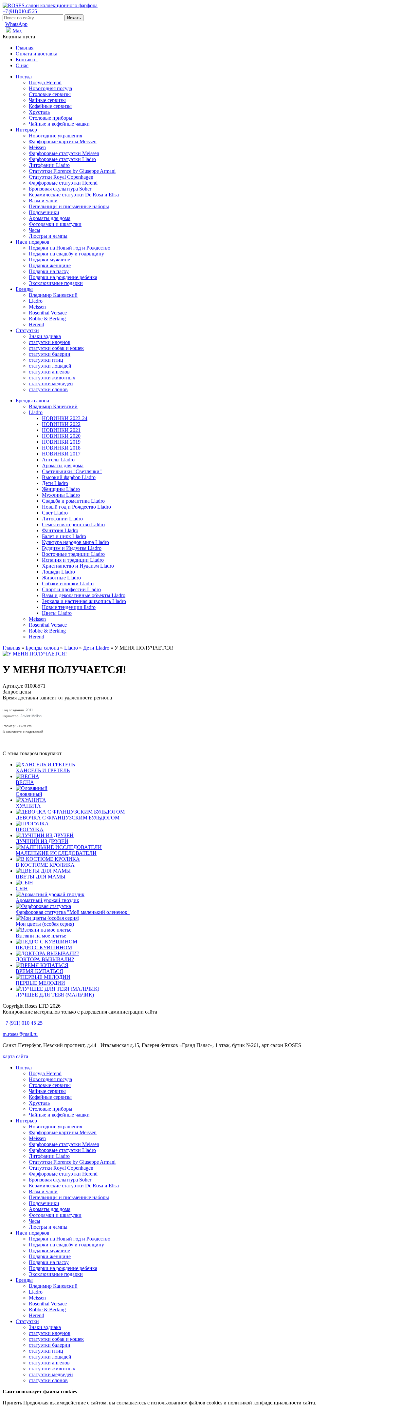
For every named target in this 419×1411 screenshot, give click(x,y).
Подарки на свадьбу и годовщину (66, 253)
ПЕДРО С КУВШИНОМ (44, 947)
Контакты (27, 59)
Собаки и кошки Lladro (68, 583)
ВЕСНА (25, 782)
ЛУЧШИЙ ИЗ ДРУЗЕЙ (42, 841)
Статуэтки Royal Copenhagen (61, 177)
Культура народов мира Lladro (75, 542)
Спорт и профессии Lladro (71, 589)
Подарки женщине (50, 265)
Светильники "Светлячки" (72, 471)
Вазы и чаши (43, 200)
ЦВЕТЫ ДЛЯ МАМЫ (40, 876)
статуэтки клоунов (49, 342)
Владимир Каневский (53, 295)
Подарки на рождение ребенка (63, 277)
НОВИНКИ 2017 (61, 453)
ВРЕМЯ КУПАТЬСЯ (39, 971)
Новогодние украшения (55, 135)
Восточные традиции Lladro (73, 554)
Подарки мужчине (49, 259)
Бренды (24, 289)
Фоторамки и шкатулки (55, 224)
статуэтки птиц (46, 360)
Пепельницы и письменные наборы (69, 206)
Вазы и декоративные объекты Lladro (83, 595)
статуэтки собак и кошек (56, 348)
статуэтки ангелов (49, 371)
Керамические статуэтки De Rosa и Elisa (74, 194)
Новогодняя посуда (50, 88)
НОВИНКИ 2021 (61, 430)
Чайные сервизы (47, 100)
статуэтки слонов (48, 389)
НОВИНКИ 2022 (61, 424)
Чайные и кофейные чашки (59, 124)
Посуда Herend (45, 82)
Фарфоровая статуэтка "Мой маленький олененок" (73, 912)
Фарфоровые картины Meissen (63, 141)
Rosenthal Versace (48, 312)
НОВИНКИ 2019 (61, 442)
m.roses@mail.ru (20, 1034)
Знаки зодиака (45, 336)
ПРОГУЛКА (30, 829)
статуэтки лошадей (50, 366)
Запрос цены (17, 692)
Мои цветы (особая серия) (45, 924)
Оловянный (29, 794)
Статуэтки (27, 330)
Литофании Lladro (49, 165)
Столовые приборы (50, 118)
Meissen (37, 147)
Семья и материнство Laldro (73, 524)
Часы (34, 230)
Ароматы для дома (49, 218)
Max (16, 30)
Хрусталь (39, 112)
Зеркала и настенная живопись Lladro (84, 601)
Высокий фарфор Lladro (69, 477)
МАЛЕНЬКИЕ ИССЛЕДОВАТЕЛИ (56, 853)
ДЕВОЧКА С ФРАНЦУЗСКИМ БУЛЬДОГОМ (67, 817)
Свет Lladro (55, 512)
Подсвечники (44, 212)
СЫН (22, 888)
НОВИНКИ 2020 (61, 436)
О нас (22, 65)
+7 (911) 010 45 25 (20, 11)
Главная (24, 47)
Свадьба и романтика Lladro (73, 501)
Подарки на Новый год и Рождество (69, 248)
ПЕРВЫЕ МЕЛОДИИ (40, 983)
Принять (12, 1402)
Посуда (24, 76)
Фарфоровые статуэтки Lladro (62, 159)
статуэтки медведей (51, 383)
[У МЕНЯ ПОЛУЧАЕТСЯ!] (35, 653)
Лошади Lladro (58, 571)
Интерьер (26, 129)
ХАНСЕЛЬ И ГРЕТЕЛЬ (43, 770)
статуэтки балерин (49, 354)
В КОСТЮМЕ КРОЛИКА (45, 865)
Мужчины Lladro (61, 495)
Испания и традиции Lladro (73, 560)
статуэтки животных (52, 377)
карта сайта (15, 1056)
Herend (36, 324)
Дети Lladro (55, 483)
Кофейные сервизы (50, 106)
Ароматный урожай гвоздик (47, 900)
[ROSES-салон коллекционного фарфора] (50, 5)
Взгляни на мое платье (41, 935)
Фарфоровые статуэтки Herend (63, 183)
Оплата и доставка (36, 53)
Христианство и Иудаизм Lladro (78, 566)
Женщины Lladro (61, 489)
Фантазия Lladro (60, 530)
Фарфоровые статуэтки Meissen (64, 153)
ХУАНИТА (28, 806)
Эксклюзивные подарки (56, 283)
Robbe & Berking (47, 318)
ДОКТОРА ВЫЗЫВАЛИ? (45, 959)
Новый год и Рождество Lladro (76, 507)
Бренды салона (32, 400)
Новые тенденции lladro (69, 607)
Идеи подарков (32, 242)
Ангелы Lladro (58, 459)
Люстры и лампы (48, 236)
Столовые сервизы (50, 94)
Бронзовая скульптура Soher (60, 188)
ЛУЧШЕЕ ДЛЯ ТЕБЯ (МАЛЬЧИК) (55, 995)
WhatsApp (16, 24)
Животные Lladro (61, 577)
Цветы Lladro (57, 613)
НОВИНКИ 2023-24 (64, 418)
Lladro (36, 301)
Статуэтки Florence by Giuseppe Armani (72, 171)
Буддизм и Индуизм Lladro (71, 548)
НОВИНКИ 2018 (61, 448)
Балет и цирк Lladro (64, 536)
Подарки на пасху (49, 271)
